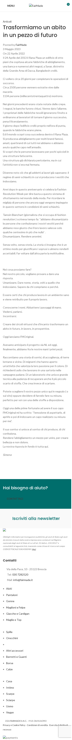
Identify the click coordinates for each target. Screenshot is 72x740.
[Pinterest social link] (35, 467)
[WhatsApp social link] (55, 467)
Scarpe (10, 693)
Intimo (10, 687)
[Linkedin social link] (45, 467)
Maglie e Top (14, 619)
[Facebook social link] (7, 467)
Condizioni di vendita (37, 725)
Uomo (9, 706)
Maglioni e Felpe (15, 607)
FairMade (21, 44)
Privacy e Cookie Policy (14, 725)
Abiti (9, 588)
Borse (9, 663)
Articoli (7, 21)
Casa (9, 681)
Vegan (10, 712)
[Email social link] (26, 467)
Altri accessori (14, 650)
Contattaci (15, 498)
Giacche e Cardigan (17, 613)
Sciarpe (10, 700)
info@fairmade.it (23, 580)
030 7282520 (20, 574)
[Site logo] (36, 5)
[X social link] (16, 467)
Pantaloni (11, 595)
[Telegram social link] (64, 467)
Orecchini (12, 638)
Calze (9, 669)
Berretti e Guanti (16, 656)
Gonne (10, 601)
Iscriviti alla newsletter (36, 518)
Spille (9, 632)
